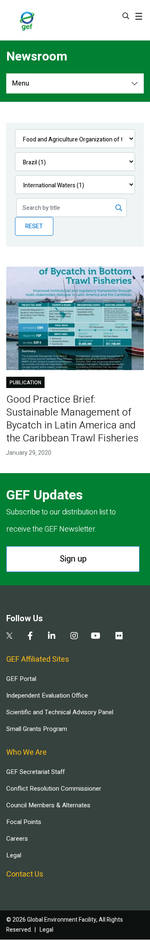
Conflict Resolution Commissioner (53, 788)
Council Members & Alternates (48, 805)
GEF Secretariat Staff (35, 771)
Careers (17, 838)
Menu (20, 83)
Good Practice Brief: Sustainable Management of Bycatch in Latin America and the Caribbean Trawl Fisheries (72, 419)
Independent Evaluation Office (47, 695)
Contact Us (24, 874)
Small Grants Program (36, 728)
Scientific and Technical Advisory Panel (59, 712)
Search (125, 16)
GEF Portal (21, 678)
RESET (34, 226)
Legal (13, 855)
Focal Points (23, 822)
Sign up (73, 559)
